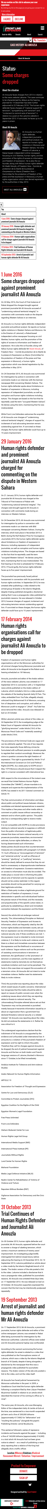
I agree (7, 19)
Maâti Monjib (35, 349)
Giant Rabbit (31, 1491)
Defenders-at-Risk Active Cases (35, 1502)
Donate (18, 34)
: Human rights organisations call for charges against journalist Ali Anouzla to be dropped (18, 239)
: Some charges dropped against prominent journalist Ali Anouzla (17, 220)
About (3, 214)
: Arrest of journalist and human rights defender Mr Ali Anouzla (17, 256)
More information (8, 14)
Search (40, 34)
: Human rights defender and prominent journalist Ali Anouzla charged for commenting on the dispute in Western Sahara (18, 229)
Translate (41, 40)
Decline (19, 19)
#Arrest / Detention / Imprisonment (29, 1456)
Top (2, 209)
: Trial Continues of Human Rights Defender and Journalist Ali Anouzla (17, 248)
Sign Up (23, 1478)
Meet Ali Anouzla (13, 189)
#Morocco (19, 1453)
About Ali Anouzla (24, 58)
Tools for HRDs (7, 34)
